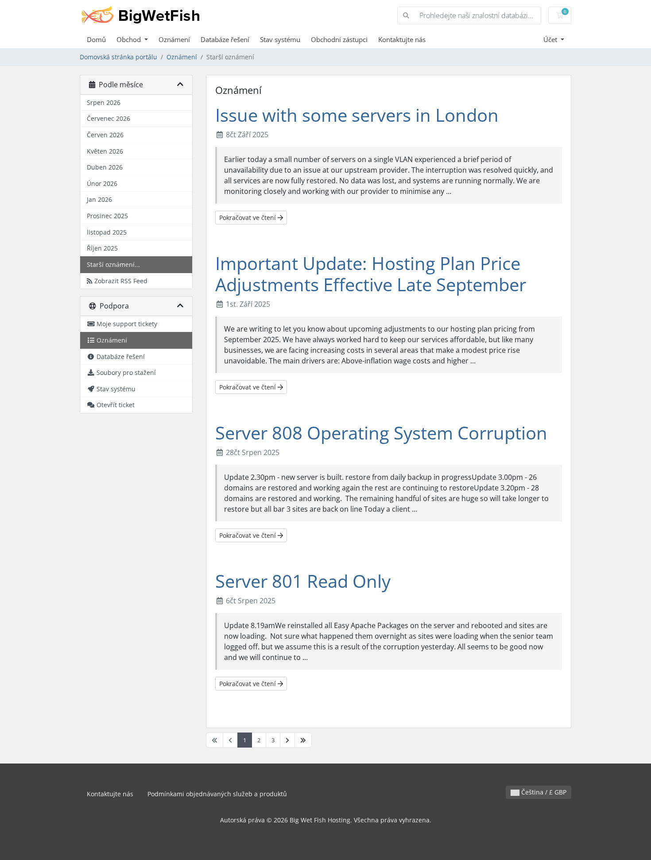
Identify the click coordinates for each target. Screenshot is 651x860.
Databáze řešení (225, 39)
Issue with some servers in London (357, 115)
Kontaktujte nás (402, 39)
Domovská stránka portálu (118, 57)
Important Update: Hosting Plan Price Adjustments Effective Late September (370, 274)
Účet (551, 39)
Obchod (129, 39)
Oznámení (174, 39)
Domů (96, 39)
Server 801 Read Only (303, 581)
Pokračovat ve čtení (248, 217)
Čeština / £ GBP (542, 792)
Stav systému (280, 39)
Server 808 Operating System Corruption (381, 432)
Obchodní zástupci (339, 39)
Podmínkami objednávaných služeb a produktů (217, 794)
